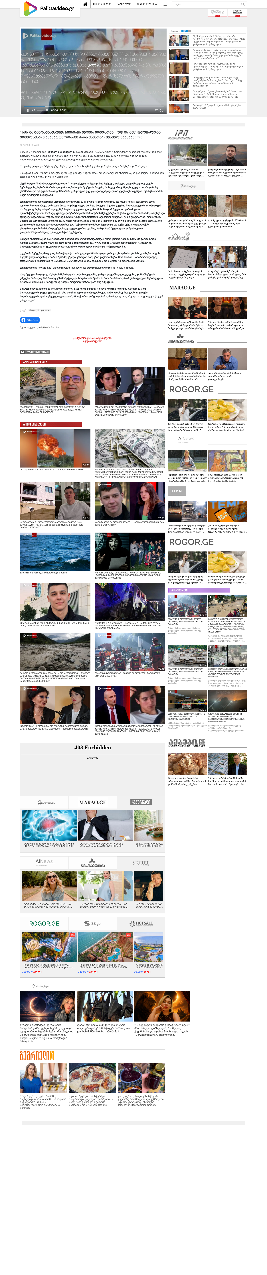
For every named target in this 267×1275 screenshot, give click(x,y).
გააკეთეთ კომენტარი (37, 352)
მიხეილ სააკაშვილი (39, 310)
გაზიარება (32, 320)
